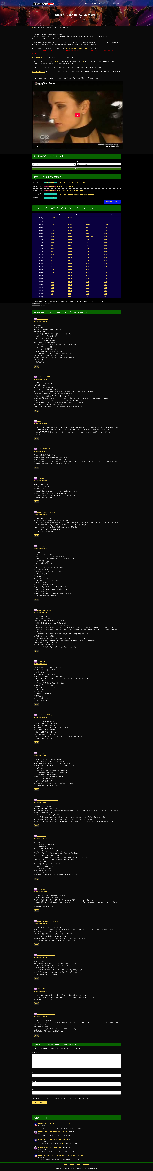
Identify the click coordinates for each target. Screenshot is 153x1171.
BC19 (52, 284)
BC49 (87, 263)
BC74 (105, 245)
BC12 (70, 290)
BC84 (70, 236)
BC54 (105, 260)
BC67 (52, 248)
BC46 (105, 266)
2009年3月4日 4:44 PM (40, 802)
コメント (35, 1052)
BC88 (87, 233)
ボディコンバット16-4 (38, 71)
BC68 (70, 248)
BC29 (87, 278)
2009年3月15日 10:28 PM (40, 957)
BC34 (105, 275)
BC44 (70, 266)
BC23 (52, 281)
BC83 (52, 236)
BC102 (53, 221)
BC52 (70, 260)
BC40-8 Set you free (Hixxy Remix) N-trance (52, 1123)
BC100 (88, 224)
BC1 (69, 297)
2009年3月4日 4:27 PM (40, 755)
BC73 (87, 245)
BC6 (105, 297)
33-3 (56, 61)
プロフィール (86, 1164)
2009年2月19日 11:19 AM (40, 664)
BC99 (70, 224)
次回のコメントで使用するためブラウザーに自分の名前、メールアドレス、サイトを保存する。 (61, 1098)
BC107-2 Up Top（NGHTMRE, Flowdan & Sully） (72, 198)
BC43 (52, 266)
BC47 (52, 263)
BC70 (105, 248)
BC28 (70, 278)
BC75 (52, 242)
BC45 (87, 266)
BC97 (105, 227)
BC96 (87, 227)
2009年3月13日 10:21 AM (40, 838)
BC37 (87, 272)
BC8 (69, 293)
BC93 (105, 230)
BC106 (53, 218)
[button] (112, 201)
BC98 (52, 224)
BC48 (70, 263)
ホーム (65, 1164)
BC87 (70, 233)
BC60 (70, 254)
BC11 (52, 290)
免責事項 (72, 1164)
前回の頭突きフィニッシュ (40, 57)
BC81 (87, 239)
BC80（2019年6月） (50, 186)
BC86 (52, 233)
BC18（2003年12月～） (46, 303)
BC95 (70, 227)
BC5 (87, 297)
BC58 (105, 257)
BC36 (70, 272)
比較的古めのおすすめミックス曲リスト (49, 1139)
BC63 (52, 251)
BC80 (70, 239)
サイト (34, 1089)
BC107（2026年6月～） (50, 182)
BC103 (70, 221)
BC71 (52, 245)
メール (34, 1081)
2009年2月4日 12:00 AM (40, 451)
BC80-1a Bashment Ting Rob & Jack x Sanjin (70, 190)
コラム (78, 1164)
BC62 (105, 254)
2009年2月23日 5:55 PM (40, 717)
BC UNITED (89, 236)
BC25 (87, 281)
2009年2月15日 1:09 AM (40, 514)
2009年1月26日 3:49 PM (40, 321)
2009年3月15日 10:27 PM (40, 923)
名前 (33, 1072)
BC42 (105, 269)
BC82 (105, 239)
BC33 (87, 275)
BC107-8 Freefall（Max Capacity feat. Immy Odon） (73, 183)
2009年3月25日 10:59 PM (40, 1016)
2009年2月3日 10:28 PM (40, 423)
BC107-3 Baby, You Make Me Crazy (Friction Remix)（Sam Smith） (77, 194)
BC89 (105, 233)
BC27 (52, 278)
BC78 (105, 242)
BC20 (70, 284)
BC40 (70, 269)
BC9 (87, 293)
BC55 (52, 257)
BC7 (52, 293)
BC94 (52, 227)
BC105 (106, 221)
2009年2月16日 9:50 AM (40, 548)
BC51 (52, 260)
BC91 (70, 230)
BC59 (52, 254)
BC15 (52, 287)
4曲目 (43, 305)
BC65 (87, 251)
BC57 (87, 257)
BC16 (70, 287)
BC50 (105, 263)
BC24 (70, 281)
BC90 (52, 230)
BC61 (87, 254)
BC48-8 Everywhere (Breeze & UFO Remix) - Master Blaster (57, 1155)
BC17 (87, 287)
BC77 (87, 242)
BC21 (87, 284)
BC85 (105, 236)
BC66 (105, 251)
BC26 (105, 281)
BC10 (105, 293)
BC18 (105, 287)
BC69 (87, 248)
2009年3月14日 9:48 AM (40, 891)
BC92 (87, 230)
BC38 (105, 272)
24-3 (44, 61)
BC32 (70, 275)
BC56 (70, 257)
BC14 (105, 290)
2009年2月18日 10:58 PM (40, 612)
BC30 (105, 278)
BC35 (52, 272)
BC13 (87, 290)
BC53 (87, 260)
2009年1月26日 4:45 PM (40, 379)
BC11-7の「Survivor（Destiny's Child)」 (76, 48)
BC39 (52, 269)
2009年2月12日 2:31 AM (40, 480)
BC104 (88, 221)
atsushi (71, 1123)
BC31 (52, 275)
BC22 (105, 284)
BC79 (52, 239)
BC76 (70, 242)
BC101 (106, 224)
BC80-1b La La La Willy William (66, 186)
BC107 (70, 218)
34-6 (83, 61)
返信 (36, 366)
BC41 (87, 269)
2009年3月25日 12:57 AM (40, 991)
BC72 (70, 245)
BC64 (70, 251)
